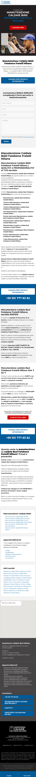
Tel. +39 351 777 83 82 (18, 738)
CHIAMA (9, 775)
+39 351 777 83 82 (11, 697)
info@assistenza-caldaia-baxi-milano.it (16, 702)
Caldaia (7, 550)
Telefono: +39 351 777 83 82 (10, 653)
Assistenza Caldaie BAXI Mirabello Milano (16, 668)
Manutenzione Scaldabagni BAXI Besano (16, 671)
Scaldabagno (9, 552)
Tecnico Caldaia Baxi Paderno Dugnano (16, 678)
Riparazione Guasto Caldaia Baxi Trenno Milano (18, 681)
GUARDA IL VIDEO (8, 658)
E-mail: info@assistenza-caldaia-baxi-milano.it (16, 655)
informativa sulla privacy (28, 137)
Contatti (9, 708)
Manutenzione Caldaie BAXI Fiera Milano (18, 522)
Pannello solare (10, 556)
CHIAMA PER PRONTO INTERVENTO (18, 80)
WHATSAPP (27, 775)
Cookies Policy (28, 745)
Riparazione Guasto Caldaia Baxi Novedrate (17, 683)
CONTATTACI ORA (18, 417)
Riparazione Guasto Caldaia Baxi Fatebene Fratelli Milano (17, 588)
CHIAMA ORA (18, 28)
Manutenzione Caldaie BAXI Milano (16, 516)
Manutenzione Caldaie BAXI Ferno (16, 520)
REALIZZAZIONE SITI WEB (24, 768)
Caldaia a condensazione (13, 554)
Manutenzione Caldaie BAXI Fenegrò (17, 518)
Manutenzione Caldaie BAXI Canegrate (15, 669)
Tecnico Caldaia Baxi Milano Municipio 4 (16, 679)
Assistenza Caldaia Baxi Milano (15, 713)
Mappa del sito (7, 745)
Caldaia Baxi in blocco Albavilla (13, 676)
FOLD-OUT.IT (13, 768)
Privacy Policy (17, 745)
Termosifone (9, 558)
